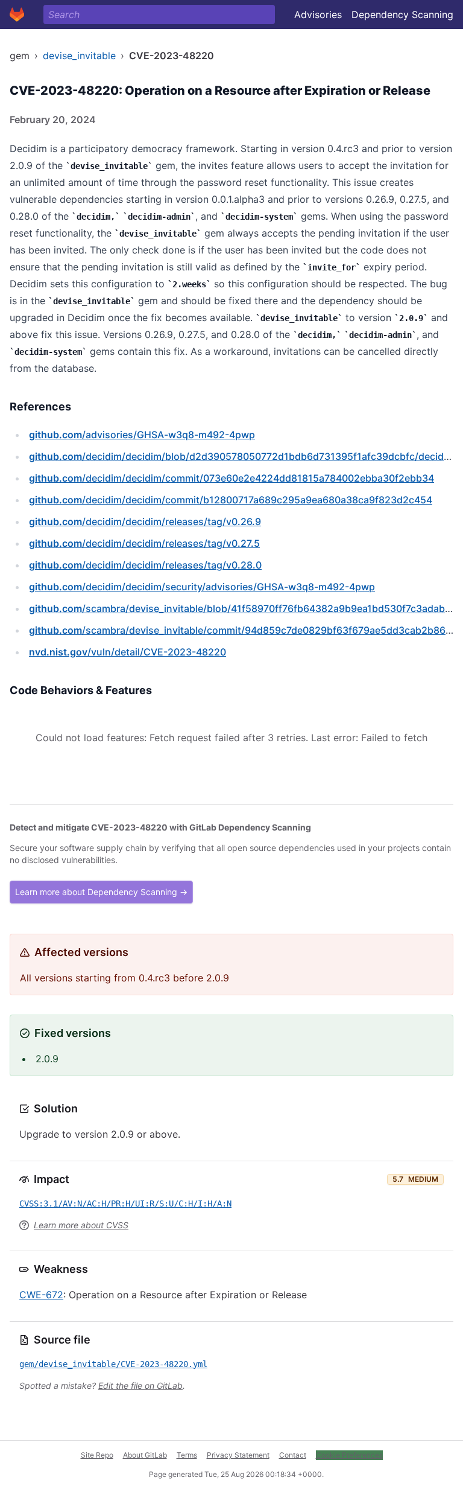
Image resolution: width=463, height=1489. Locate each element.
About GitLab (145, 1454)
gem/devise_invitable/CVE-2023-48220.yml (113, 1364)
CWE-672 (41, 1295)
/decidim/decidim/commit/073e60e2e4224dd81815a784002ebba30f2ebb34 (231, 478)
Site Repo (97, 1454)
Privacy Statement (238, 1454)
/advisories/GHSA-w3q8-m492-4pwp (142, 435)
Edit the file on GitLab (140, 1385)
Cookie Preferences (349, 1454)
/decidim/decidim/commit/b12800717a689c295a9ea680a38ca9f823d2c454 (230, 500)
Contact (292, 1454)
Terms (187, 1454)
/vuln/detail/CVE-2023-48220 (127, 652)
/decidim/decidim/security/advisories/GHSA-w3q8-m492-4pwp (202, 587)
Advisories (318, 14)
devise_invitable (79, 55)
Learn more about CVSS (81, 1225)
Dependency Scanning (402, 14)
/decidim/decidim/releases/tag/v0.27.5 (144, 543)
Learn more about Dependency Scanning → (101, 892)
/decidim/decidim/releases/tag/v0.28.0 (145, 565)
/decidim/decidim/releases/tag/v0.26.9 (145, 521)
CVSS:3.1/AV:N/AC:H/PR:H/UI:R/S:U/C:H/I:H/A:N (125, 1203)
